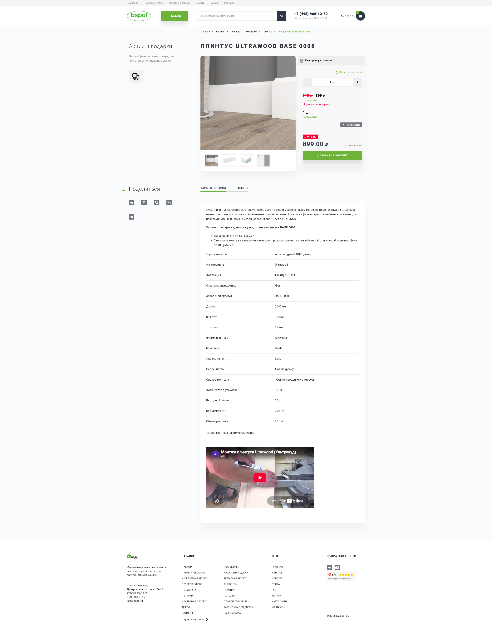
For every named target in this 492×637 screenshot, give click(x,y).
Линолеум (231, 584)
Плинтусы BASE (285, 275)
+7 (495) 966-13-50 (311, 14)
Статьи (276, 584)
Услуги (200, 3)
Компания (132, 3)
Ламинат (188, 566)
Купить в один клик (351, 72)
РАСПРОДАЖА (232, 612)
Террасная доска (235, 578)
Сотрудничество (154, 3)
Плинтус (229, 589)
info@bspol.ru (135, 600)
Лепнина (188, 595)
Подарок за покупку (316, 104)
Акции (214, 3)
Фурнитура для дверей (238, 607)
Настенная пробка (194, 601)
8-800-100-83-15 (136, 597)
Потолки (229, 595)
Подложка (189, 589)
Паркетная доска (193, 572)
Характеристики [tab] (213, 188)
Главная (277, 566)
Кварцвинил (232, 566)
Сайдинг (188, 612)
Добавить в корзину (332, 155)
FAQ (274, 589)
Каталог (277, 572)
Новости (277, 578)
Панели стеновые (235, 601)
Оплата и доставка (179, 3)
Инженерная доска (194, 578)
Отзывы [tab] (241, 188)
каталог (177, 16)
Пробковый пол (192, 584)
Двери (186, 607)
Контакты (229, 3)
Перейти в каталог (193, 619)
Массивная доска (236, 572)
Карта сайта (280, 601)
